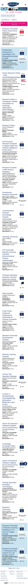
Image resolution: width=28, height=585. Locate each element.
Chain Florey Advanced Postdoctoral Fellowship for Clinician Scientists (9, 315)
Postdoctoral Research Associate (9, 193)
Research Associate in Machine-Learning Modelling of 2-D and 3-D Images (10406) (10, 530)
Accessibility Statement (22, 578)
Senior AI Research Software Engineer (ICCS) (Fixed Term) (9, 463)
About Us (12, 571)
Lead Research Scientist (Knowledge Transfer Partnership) (8, 215)
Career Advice (4, 576)
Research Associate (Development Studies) (9, 338)
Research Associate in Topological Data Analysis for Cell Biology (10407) (9, 552)
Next (18, 568)
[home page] (13, 6)
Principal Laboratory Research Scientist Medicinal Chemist (9, 277)
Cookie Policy (20, 576)
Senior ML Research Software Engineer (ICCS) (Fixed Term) (10, 426)
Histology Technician (10, 237)
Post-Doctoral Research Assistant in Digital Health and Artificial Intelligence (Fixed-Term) (10, 146)
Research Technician (6, 508)
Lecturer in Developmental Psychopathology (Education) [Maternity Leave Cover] (8, 399)
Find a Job (3, 571)
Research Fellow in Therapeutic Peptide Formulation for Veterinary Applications (9, 103)
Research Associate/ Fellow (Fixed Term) (10, 30)
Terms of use (20, 571)
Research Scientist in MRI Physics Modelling (9, 170)
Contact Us (12, 573)
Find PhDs (3, 573)
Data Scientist (7, 293)
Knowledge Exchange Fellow (8, 445)
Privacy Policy (20, 573)
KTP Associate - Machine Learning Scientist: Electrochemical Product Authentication (9, 255)
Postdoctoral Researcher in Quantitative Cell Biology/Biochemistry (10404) (10, 54)
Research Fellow (8, 125)
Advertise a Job (4, 580)
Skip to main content (6, 1)
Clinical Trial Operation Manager (9, 375)
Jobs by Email (4, 578)
